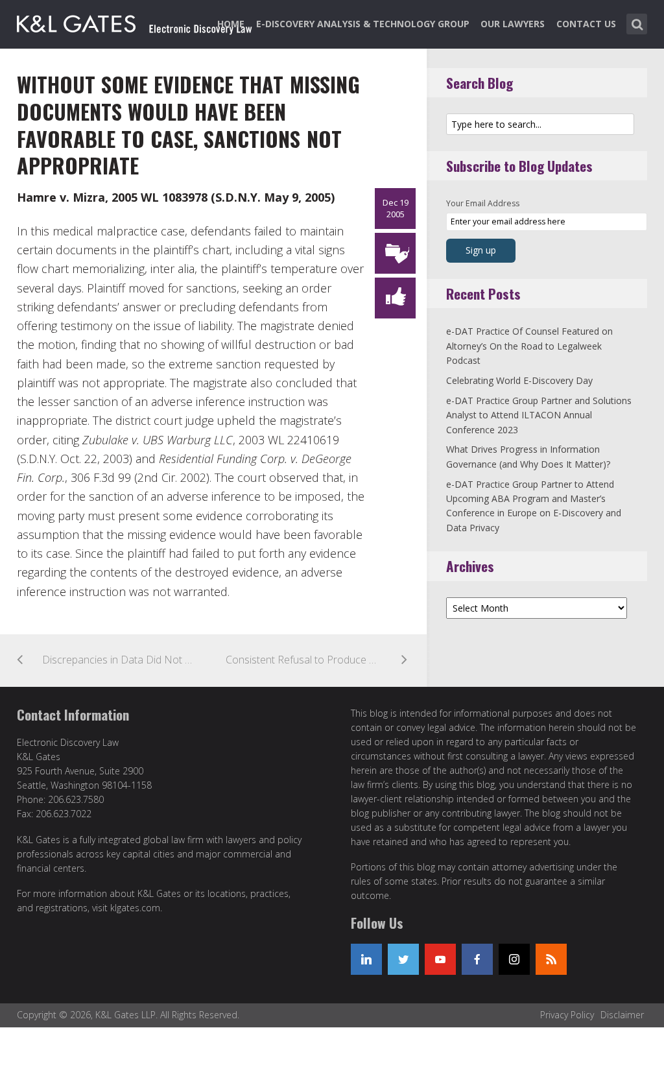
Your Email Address (482, 203)
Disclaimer (622, 1015)
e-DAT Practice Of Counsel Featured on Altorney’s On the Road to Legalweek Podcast (529, 345)
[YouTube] (440, 959)
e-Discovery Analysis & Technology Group (362, 24)
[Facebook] (477, 959)
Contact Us (586, 24)
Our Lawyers (512, 24)
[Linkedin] (366, 959)
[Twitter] (403, 959)
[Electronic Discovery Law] (135, 21)
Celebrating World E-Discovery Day (519, 380)
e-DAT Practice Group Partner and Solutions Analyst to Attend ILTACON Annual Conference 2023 (539, 415)
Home (230, 24)
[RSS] (551, 959)
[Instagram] (514, 959)
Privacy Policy (567, 1015)
